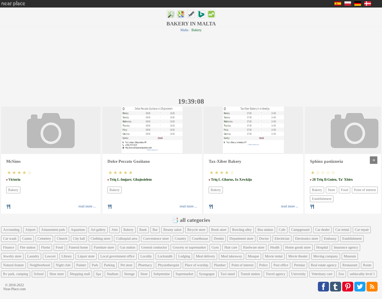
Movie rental (274, 256)
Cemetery (44, 238)
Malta (184, 30)
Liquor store (86, 256)
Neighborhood (40, 265)
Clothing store (100, 238)
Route (367, 265)
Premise (299, 265)
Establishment (321, 199)
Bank (143, 230)
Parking (109, 265)
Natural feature (13, 265)
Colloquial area (126, 238)
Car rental (342, 230)
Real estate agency (324, 265)
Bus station (265, 230)
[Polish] (347, 4)
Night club (63, 265)
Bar (155, 230)
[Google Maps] (181, 14)
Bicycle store (196, 230)
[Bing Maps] (201, 14)
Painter (81, 265)
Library (66, 256)
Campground (300, 230)
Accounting (11, 230)
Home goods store (298, 247)
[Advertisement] (191, 64)
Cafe (282, 230)
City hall (79, 238)
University (298, 274)
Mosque (253, 256)
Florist (45, 247)
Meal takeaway (231, 256)
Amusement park (53, 230)
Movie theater (298, 256)
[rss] (372, 286)
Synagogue (207, 274)
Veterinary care (321, 274)
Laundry (33, 256)
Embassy (330, 238)
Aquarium (78, 230)
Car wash (9, 238)
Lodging (184, 256)
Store (331, 190)
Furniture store (104, 247)
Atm (114, 230)
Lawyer (50, 256)
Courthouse (200, 238)
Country (180, 238)
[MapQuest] (211, 14)
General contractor (154, 247)
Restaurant (349, 265)
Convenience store (156, 238)
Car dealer (322, 230)
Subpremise (161, 274)
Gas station (127, 247)
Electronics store (306, 238)
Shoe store (56, 274)
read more (85, 206)
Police (263, 265)
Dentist (219, 238)
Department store (241, 238)
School (39, 274)
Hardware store (253, 247)
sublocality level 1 (362, 274)
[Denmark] (367, 4)
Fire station (27, 247)
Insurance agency (346, 247)
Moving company (325, 256)
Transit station (250, 274)
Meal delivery (205, 256)
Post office (280, 265)
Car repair (362, 230)
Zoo (341, 274)
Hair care (230, 247)
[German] (357, 4)
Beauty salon (172, 230)
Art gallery (98, 230)
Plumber (220, 265)
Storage (129, 274)
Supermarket (184, 274)
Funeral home (78, 247)
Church (62, 238)
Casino (27, 238)
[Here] (191, 14)
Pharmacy (145, 265)
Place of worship (196, 265)
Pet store (126, 265)
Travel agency (275, 274)
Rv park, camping (15, 274)
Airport (30, 230)
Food (344, 190)
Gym (215, 247)
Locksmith (165, 256)
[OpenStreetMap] (171, 14)
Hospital (322, 247)
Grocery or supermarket (189, 247)
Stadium (112, 274)
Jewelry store (12, 256)
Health (274, 247)
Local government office (117, 256)
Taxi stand (227, 274)
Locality (146, 256)
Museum (350, 256)
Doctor (264, 238)
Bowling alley (242, 230)
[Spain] (337, 4)
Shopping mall (80, 274)
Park (95, 265)
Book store (218, 230)
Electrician (282, 238)
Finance (8, 247)
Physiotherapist (168, 265)
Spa (98, 274)
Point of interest (365, 190)
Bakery (13, 190)
